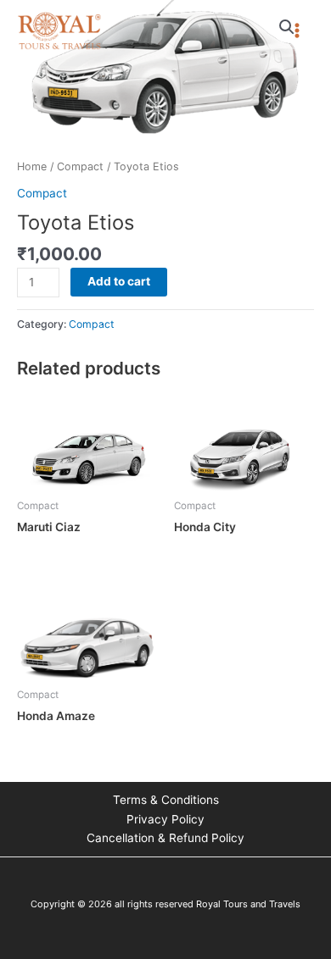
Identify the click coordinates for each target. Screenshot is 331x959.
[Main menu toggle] (297, 30)
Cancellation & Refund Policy (165, 838)
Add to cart (118, 281)
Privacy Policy (165, 819)
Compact (80, 166)
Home (32, 166)
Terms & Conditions (166, 800)
